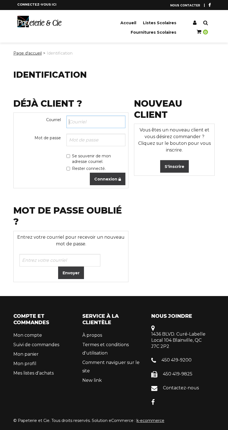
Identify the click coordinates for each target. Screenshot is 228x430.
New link (92, 380)
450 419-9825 (177, 374)
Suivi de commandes (36, 344)
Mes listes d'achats (33, 373)
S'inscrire (174, 166)
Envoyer (71, 272)
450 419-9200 (177, 360)
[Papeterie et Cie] (39, 22)
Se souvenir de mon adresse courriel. (91, 158)
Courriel (53, 119)
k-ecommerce (150, 420)
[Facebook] (153, 401)
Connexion (106, 179)
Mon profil (24, 363)
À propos (92, 335)
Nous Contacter (185, 5)
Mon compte (27, 335)
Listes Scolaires (159, 22)
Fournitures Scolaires (153, 32)
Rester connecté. (89, 168)
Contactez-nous (181, 387)
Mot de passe (47, 137)
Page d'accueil (27, 53)
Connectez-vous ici (36, 4)
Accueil (128, 22)
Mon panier (26, 354)
